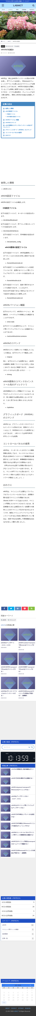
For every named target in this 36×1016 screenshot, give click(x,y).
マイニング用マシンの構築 (17, 929)
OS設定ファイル (10, 114)
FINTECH (32, 9)
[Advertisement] (18, 159)
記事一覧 (17, 938)
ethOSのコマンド (9, 122)
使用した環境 (8, 108)
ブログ (3, 9)
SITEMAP (21, 1008)
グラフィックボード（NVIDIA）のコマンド (17, 129)
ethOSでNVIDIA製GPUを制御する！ (22, 778)
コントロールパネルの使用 (12, 132)
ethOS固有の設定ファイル (13, 116)
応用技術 (24, 9)
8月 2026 (18, 985)
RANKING (28, 1008)
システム (10, 9)
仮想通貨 (17, 934)
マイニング (10, 46)
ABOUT (7, 1008)
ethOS (3, 46)
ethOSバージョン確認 (11, 119)
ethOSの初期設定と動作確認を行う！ (22, 769)
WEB (17, 9)
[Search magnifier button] (32, 747)
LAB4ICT (16, 1011)
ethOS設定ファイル (10, 111)
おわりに (7, 135)
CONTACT (14, 1008)
